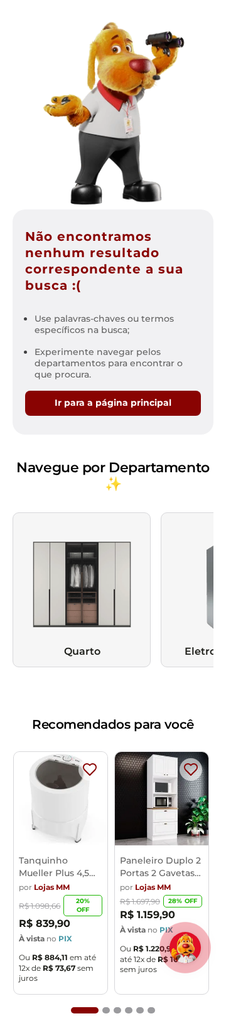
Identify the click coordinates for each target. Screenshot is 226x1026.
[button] (85, 1010)
